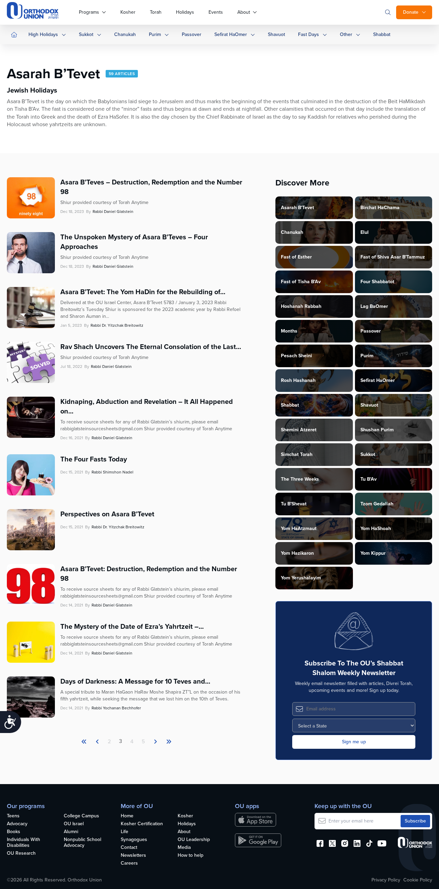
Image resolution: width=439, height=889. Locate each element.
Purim (155, 34)
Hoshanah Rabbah (301, 306)
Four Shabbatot (377, 281)
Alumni (71, 832)
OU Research (21, 853)
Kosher (127, 12)
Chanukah (125, 34)
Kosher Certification (142, 824)
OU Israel (74, 824)
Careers (129, 863)
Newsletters (133, 855)
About (243, 12)
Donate (410, 12)
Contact (129, 847)
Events (216, 12)
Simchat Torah (296, 454)
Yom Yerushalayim (301, 577)
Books (13, 832)
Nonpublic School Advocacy (82, 843)
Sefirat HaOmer (230, 34)
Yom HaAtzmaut (299, 528)
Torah (156, 12)
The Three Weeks (300, 479)
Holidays (185, 12)
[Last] (155, 741)
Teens (13, 816)
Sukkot (86, 34)
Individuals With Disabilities (23, 843)
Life (124, 832)
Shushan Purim (377, 429)
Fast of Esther (296, 257)
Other (346, 34)
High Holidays (43, 34)
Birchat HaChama (380, 207)
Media (184, 847)
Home (127, 816)
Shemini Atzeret (299, 429)
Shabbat (381, 34)
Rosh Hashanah (298, 380)
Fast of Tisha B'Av (301, 281)
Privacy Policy (385, 880)
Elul (364, 232)
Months (289, 331)
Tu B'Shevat (294, 503)
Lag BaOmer (374, 306)
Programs (89, 12)
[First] (84, 741)
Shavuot (276, 34)
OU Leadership (194, 840)
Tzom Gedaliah (376, 503)
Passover (191, 34)
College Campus (81, 816)
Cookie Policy (417, 880)
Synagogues (134, 840)
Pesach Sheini (296, 355)
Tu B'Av (368, 479)
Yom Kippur (372, 553)
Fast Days (308, 34)
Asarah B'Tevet (297, 207)
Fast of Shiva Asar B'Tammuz (392, 257)
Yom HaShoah (375, 528)
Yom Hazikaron (297, 553)
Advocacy (17, 824)
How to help (190, 855)
